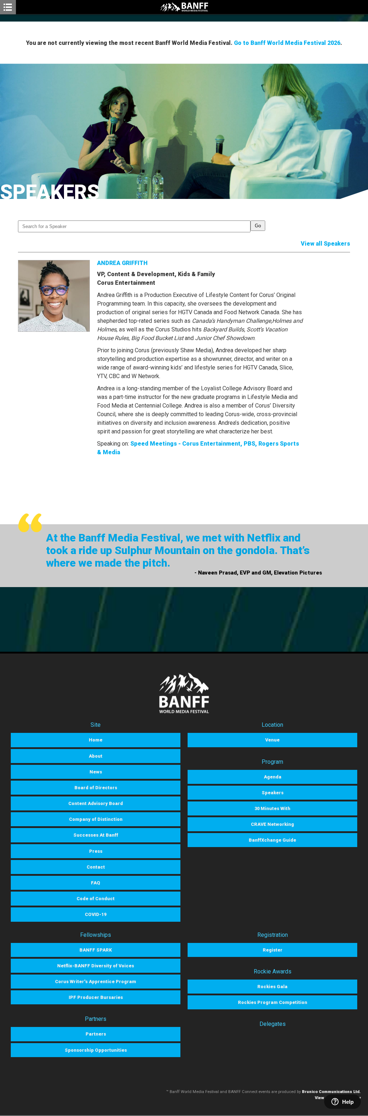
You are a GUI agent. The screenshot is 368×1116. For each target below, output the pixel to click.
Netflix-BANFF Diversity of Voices (95, 965)
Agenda (272, 777)
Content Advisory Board (95, 803)
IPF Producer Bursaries (96, 997)
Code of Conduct (96, 898)
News (95, 772)
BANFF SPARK (95, 950)
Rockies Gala (272, 986)
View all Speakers (325, 243)
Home (95, 740)
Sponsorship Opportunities (96, 1050)
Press (95, 851)
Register (272, 950)
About (95, 756)
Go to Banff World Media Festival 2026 (287, 42)
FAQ (95, 882)
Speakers (273, 792)
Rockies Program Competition (272, 1002)
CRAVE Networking (272, 824)
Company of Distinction (96, 819)
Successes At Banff (95, 835)
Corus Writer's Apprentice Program (95, 981)
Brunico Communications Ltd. (331, 1091)
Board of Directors (95, 787)
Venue (272, 740)
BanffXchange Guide (272, 840)
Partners (96, 1034)
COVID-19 (95, 914)
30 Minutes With (272, 808)
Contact (96, 867)
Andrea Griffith (122, 263)
